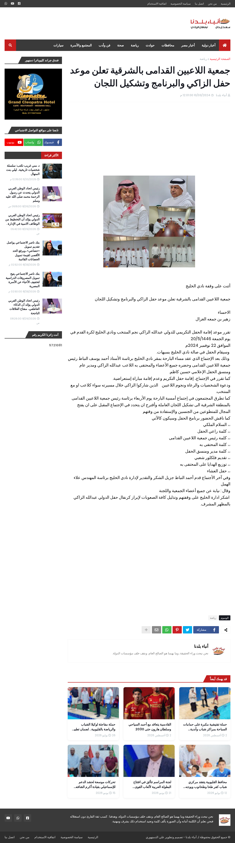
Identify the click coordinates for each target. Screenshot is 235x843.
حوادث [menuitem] (150, 45)
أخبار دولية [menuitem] (208, 45)
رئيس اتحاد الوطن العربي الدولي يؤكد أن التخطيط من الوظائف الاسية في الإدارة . (22, 219)
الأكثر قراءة (52, 155)
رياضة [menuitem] (135, 45)
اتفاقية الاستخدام (156, 4)
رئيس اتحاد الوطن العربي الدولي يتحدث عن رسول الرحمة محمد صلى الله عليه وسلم (23, 194)
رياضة (203, 59)
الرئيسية (225, 4)
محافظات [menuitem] (168, 45)
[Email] (156, 629)
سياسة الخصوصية (181, 4)
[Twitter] (187, 629)
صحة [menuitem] (120, 45)
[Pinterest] (177, 629)
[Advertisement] (88, 23)
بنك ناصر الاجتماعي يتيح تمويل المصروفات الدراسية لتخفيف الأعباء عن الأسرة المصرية (23, 280)
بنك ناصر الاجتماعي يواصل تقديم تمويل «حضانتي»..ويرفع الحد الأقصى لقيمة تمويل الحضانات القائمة (23, 251)
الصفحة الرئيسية (220, 59)
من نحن (212, 4)
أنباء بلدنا (201, 646)
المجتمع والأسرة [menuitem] (81, 45)
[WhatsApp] (166, 629)
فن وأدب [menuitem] (104, 45)
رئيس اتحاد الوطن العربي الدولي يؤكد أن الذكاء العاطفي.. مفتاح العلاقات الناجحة (24, 307)
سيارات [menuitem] (58, 45)
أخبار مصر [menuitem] (188, 45)
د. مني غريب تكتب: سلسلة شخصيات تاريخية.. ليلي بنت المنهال (23, 170)
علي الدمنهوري (155, 837)
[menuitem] (224, 45)
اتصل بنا (199, 4)
